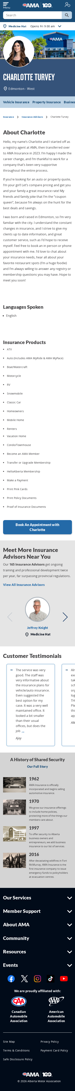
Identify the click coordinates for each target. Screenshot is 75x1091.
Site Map (9, 1041)
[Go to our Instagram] (37, 978)
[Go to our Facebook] (11, 978)
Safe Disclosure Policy (17, 1059)
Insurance (8, 116)
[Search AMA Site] (67, 15)
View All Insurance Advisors (24, 584)
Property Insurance (46, 102)
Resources (14, 951)
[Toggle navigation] (6, 4)
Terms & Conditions (16, 1050)
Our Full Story (37, 766)
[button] (9, 617)
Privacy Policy (50, 1041)
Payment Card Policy (54, 1050)
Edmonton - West (21, 89)
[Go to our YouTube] (64, 978)
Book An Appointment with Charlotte (37, 527)
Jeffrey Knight (37, 627)
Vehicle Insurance (16, 102)
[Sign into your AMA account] (67, 4)
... (22, 731)
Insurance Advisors (32, 116)
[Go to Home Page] (37, 1074)
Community (16, 938)
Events (10, 965)
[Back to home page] (37, 5)
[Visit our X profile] (24, 978)
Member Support (22, 911)
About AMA (16, 924)
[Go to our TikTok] (50, 978)
